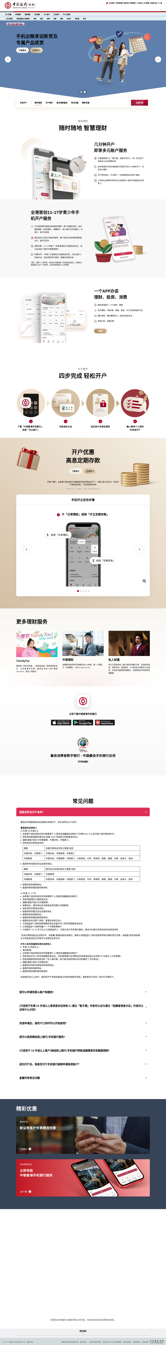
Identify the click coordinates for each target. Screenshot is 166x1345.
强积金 (77, 19)
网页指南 (83, 1331)
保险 (61, 19)
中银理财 (18, 14)
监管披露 (145, 1342)
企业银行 (56, 14)
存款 (34, 19)
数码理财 (38, 102)
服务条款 (83, 1342)
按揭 (48, 19)
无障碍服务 (136, 1342)
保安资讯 (126, 3)
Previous (8, 59)
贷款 (54, 19)
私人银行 (47, 14)
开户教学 (49, 102)
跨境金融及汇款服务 (23, 19)
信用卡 (69, 19)
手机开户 (23, 102)
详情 (100, 331)
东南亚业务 (153, 3)
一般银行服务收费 (94, 1342)
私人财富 (8, 14)
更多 (84, 19)
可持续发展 (119, 3)
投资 (41, 19)
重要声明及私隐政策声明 (70, 1342)
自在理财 (37, 14)
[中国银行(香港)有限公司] (20, 5)
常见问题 (74, 102)
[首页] (107, 3)
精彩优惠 (85, 102)
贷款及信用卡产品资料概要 (111, 1342)
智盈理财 (28, 14)
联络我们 (133, 3)
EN (159, 3)
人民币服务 (9, 19)
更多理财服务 (62, 102)
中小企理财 (66, 14)
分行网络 (146, 3)
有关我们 (112, 3)
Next (158, 59)
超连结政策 (127, 1342)
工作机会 (140, 3)
